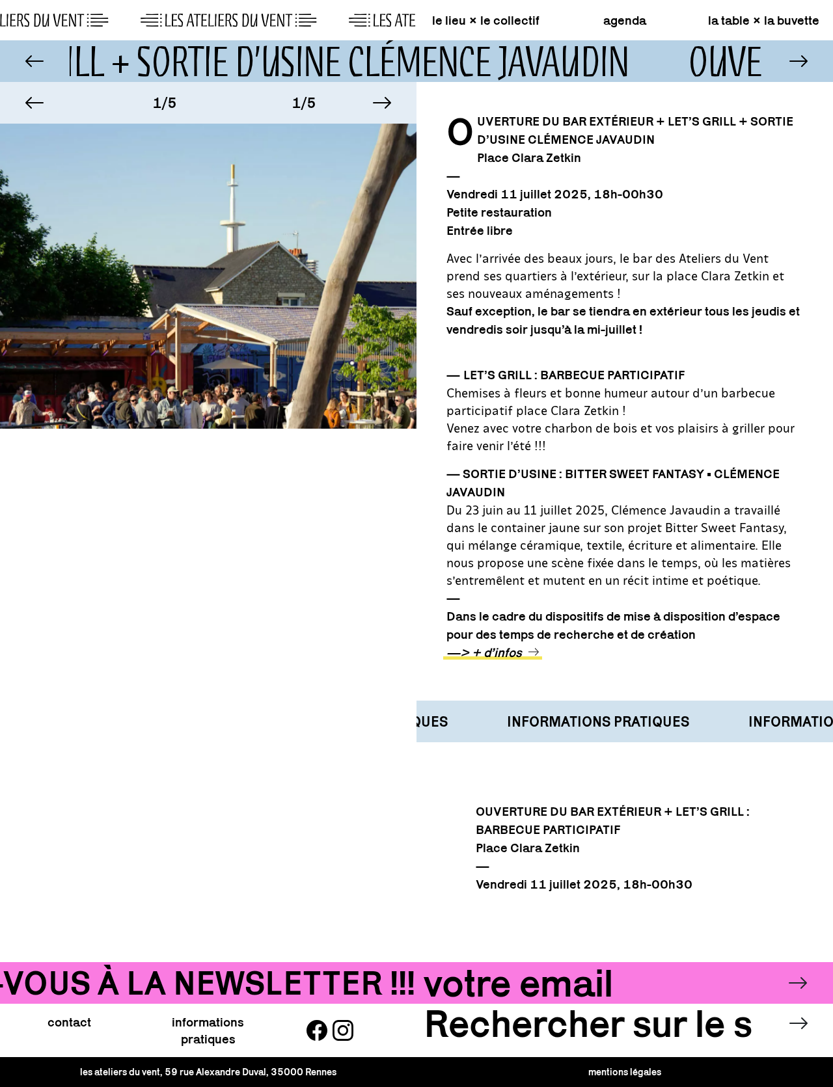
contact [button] (69, 1022)
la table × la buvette (763, 20)
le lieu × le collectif (485, 20)
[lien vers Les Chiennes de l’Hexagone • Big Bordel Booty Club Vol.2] (35, 61)
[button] (34, 102)
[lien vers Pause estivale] (798, 61)
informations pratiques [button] (208, 1030)
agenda (624, 20)
